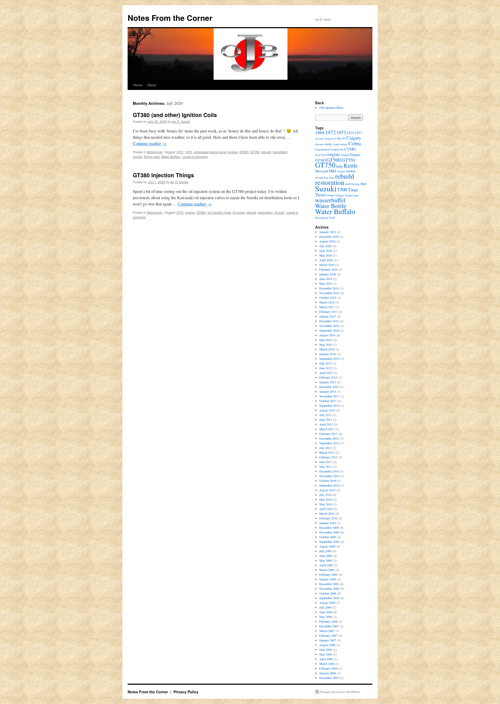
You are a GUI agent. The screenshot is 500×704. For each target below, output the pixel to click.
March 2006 (326, 663)
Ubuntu (330, 195)
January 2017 (327, 316)
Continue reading (149, 143)
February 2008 (328, 621)
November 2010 (329, 476)
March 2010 (326, 513)
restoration (280, 152)
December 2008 (329, 584)
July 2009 (325, 551)
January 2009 (327, 579)
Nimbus (351, 171)
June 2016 (325, 340)
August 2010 (327, 490)
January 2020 (327, 274)
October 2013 (327, 401)
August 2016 (327, 335)
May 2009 (325, 560)
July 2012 (325, 448)
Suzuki (137, 156)
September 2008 (329, 598)
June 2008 (325, 612)
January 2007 (327, 640)
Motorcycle (154, 152)
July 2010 (325, 495)
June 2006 (325, 649)
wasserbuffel (330, 200)
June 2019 (325, 279)
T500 (342, 189)
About (151, 84)
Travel (320, 195)
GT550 (348, 160)
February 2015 (328, 377)
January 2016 (327, 354)
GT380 (244, 152)
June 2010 (325, 499)
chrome (319, 144)
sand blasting (352, 184)
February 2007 (328, 635)
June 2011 (325, 462)
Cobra (354, 143)
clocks (328, 144)
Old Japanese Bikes (331, 107)
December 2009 (329, 527)
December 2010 (329, 471)
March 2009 (326, 570)
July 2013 (325, 415)
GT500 (333, 159)
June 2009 (325, 556)
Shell (363, 183)
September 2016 (329, 330)
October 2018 (327, 297)
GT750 (255, 152)
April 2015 (326, 373)
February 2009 (328, 574)
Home (137, 84)
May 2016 (325, 344)
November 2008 (329, 588)
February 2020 (328, 269)
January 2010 (327, 523)
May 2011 (325, 466)
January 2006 (327, 673)
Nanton (341, 171)
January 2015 (327, 382)
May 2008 (325, 617)
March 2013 (326, 429)
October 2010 (327, 480)
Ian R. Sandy (181, 121)
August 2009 (327, 546)
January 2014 (327, 391)
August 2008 (327, 602)
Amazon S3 (330, 138)
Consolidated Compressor (329, 149)
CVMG (350, 148)
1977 (358, 132)
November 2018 (329, 293)
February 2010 (328, 518)
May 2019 (325, 283)
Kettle (351, 165)
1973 (341, 132)
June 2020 (325, 250)
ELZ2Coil (321, 155)
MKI (332, 170)
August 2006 (327, 645)
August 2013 (327, 410)
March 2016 (326, 349)
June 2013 (325, 419)
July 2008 (325, 607)
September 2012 (329, 443)
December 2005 (329, 678)
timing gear (152, 156)
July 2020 (325, 246)
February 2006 (328, 668)
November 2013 (329, 396)
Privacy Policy (185, 691)
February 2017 (328, 311)
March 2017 (326, 307)
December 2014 (329, 387)
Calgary (353, 138)
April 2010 (326, 509)
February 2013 (328, 434)
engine (233, 152)
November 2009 (329, 532)
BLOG (342, 138)
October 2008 (327, 593)
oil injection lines (219, 212)
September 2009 (329, 541)
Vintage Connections (346, 195)
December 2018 (329, 288)
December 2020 (329, 236)
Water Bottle (330, 206)
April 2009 (326, 565)
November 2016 (329, 326)
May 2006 (325, 654)
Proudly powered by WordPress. (340, 692)
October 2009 (327, 537)
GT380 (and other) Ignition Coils (175, 115)
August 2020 (327, 241)
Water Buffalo (170, 156)
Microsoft (321, 171)
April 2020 (326, 260)
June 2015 (325, 368)
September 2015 (329, 358)
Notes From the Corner (170, 17)
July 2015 (325, 363)
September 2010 (329, 485)
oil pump (239, 212)
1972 (179, 152)
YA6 (332, 217)
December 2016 (329, 321)
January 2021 (327, 232)
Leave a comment (195, 156)
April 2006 (326, 659)
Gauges (355, 154)
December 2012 (329, 438)
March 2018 (326, 302)
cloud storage (340, 144)
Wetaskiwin (321, 218)
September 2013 (329, 405)
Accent (319, 138)
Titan (353, 189)
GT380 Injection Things (163, 175)
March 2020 (326, 265)
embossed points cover (210, 152)
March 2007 (326, 631)
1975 (188, 152)
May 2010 (325, 504)
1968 (319, 132)
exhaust (345, 155)
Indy (339, 166)
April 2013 (326, 424)
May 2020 (325, 255)
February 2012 (328, 457)
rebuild (266, 152)
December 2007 (329, 626)
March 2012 (326, 452)
